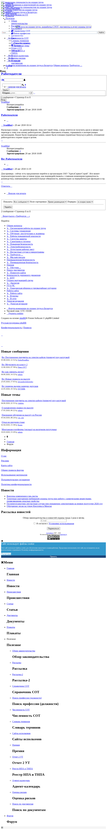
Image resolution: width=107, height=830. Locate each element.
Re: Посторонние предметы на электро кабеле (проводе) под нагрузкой (36, 357)
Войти (5, 90)
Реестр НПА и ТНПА (22, 768)
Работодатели (9, 115)
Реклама (5, 461)
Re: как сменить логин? (13, 372)
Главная (9, 3)
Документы (11, 13)
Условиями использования (61, 523)
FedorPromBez (23, 360)
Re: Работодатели (11, 158)
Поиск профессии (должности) (27, 698)
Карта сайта (6, 465)
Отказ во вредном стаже (13, 422)
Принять (53, 557)
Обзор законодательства (19, 22)
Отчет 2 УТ (16, 48)
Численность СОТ (20, 38)
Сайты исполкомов (20, 43)
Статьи (9, 11)
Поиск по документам (17, 61)
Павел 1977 (22, 367)
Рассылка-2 (16, 28)
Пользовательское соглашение (15, 479)
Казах (20, 425)
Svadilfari (5, 102)
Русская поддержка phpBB (13, 323)
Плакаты (10, 16)
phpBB (23, 318)
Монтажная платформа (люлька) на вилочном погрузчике (29, 429)
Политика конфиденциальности (16, 484)
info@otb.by (63, 534)
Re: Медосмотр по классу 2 (14, 364)
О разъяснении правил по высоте (17, 408)
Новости (10, 6)
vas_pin (21, 418)
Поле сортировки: (39, 202)
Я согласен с (55, 523)
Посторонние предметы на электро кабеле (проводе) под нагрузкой (34, 400)
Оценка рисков (18, 58)
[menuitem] (15, 313)
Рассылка (15, 26)
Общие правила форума (12, 470)
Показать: (8, 202)
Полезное (10, 18)
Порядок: (72, 202)
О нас (4, 456)
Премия (16, 745)
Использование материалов (14, 475)
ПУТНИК (21, 389)
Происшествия (13, 8)
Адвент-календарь (20, 55)
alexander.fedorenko (25, 382)
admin (20, 374)
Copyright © (50, 533)
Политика (6, 554)
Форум (9, 65)
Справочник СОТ (20, 686)
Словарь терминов (20, 40)
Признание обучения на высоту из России (22, 415)
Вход (3, 100)
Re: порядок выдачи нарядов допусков (20, 386)
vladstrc (21, 403)
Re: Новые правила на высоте (16, 379)
